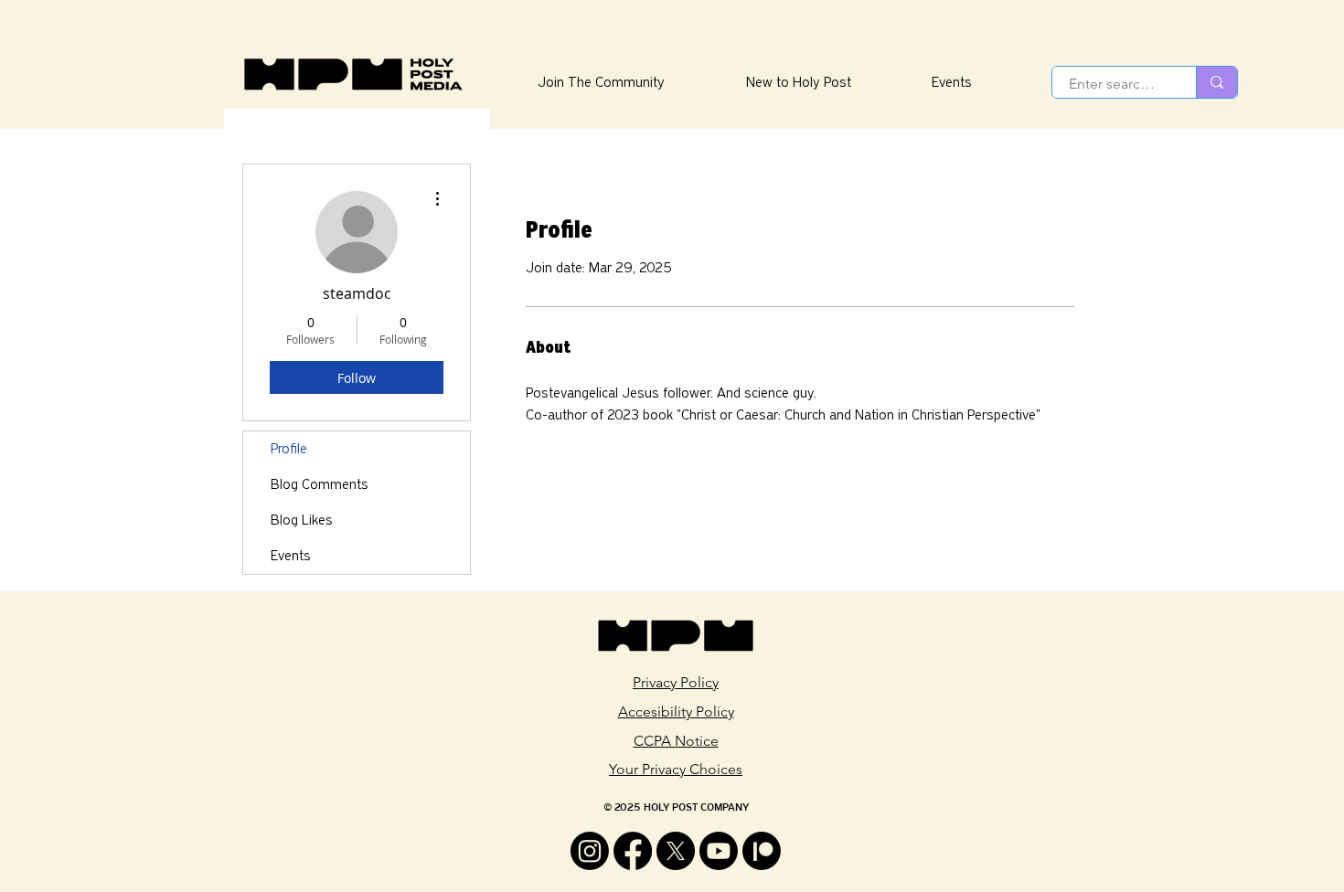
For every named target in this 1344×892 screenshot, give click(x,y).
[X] (675, 851)
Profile (289, 449)
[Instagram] (590, 851)
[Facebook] (632, 851)
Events (291, 556)
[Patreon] (761, 851)
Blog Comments (319, 484)
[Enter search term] (1216, 82)
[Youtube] (718, 851)
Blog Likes (302, 520)
